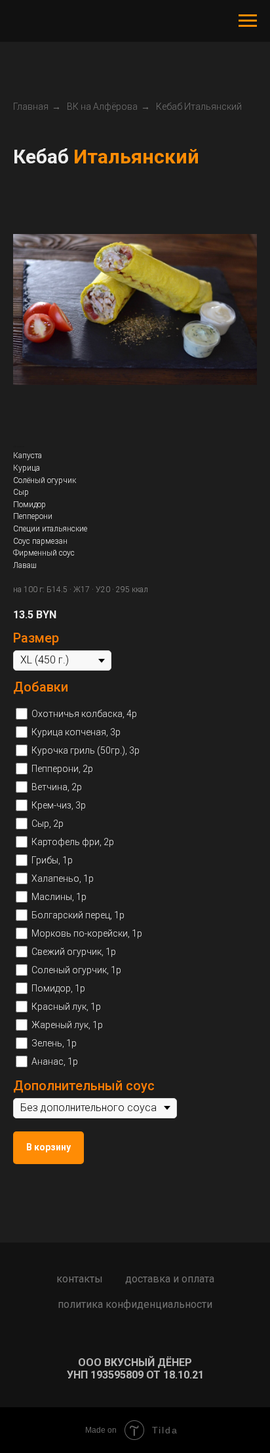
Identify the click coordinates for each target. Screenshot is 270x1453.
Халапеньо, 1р (62, 878)
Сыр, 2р (47, 823)
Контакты (79, 1279)
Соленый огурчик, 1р (76, 970)
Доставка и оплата (169, 1279)
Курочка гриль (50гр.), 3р (85, 750)
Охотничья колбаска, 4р (84, 714)
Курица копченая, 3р (76, 732)
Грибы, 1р (52, 860)
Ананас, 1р (54, 1061)
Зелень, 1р (54, 1043)
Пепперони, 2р (62, 768)
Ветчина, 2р (56, 787)
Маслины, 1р (59, 897)
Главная (30, 106)
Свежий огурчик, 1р (73, 951)
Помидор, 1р (58, 988)
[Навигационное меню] (248, 20)
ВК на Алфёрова (102, 106)
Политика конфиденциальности (135, 1304)
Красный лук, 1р (66, 1006)
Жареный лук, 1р (67, 1025)
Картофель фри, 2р (72, 842)
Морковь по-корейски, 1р (86, 933)
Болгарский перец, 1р (78, 915)
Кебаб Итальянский (199, 106)
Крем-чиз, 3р (58, 805)
